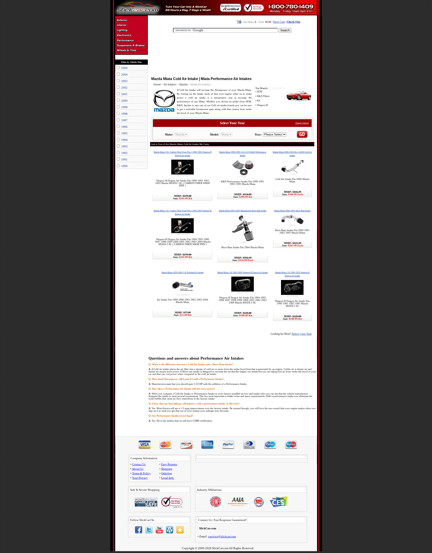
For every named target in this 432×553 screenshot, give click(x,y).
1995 (124, 133)
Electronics (131, 35)
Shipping (166, 468)
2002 (124, 87)
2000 (124, 100)
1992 (124, 153)
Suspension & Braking (131, 45)
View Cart (279, 21)
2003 (124, 81)
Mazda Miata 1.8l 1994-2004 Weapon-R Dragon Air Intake (242, 272)
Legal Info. (167, 478)
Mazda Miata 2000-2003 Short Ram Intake (292, 211)
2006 (124, 68)
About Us (137, 468)
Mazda (183, 84)
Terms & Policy (141, 473)
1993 (124, 146)
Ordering (166, 473)
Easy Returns (169, 464)
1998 (124, 113)
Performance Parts (131, 40)
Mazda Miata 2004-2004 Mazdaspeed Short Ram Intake (242, 211)
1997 (124, 120)
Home (157, 84)
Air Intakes (170, 84)
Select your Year (302, 333)
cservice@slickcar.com (222, 536)
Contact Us (139, 464)
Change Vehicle (302, 123)
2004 (124, 74)
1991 (124, 159)
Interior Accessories (131, 25)
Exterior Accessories (131, 20)
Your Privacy (140, 478)
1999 (124, 107)
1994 (124, 140)
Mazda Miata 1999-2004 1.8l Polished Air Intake (183, 272)
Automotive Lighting (131, 30)
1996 (124, 126)
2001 (124, 94)
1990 (124, 166)
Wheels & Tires (131, 50)
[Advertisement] (232, 54)
